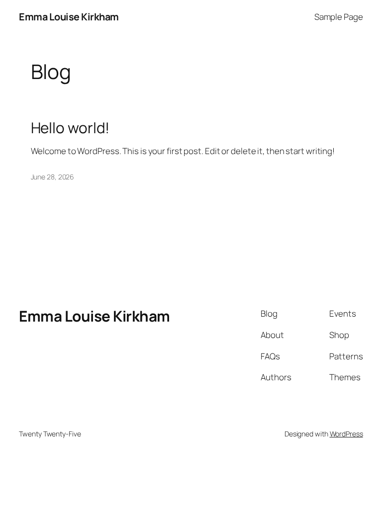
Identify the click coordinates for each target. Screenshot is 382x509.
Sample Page (338, 16)
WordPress (346, 433)
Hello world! (70, 127)
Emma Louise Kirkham (69, 16)
